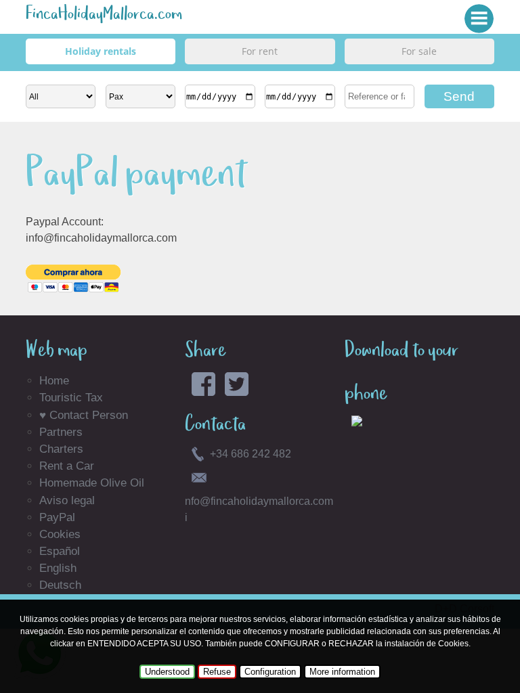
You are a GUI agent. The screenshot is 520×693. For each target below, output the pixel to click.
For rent (260, 51)
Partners (61, 432)
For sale (419, 51)
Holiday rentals (100, 51)
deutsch (60, 585)
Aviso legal (67, 500)
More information (342, 672)
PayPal (57, 517)
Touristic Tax (71, 397)
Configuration (270, 672)
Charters (61, 449)
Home (54, 380)
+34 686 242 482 (250, 454)
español (59, 551)
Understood (167, 672)
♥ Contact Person (83, 415)
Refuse (217, 672)
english (58, 568)
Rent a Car (66, 466)
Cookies (60, 534)
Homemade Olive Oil (91, 482)
